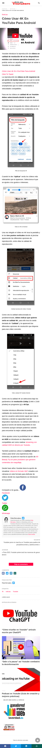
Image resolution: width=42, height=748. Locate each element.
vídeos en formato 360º (18, 471)
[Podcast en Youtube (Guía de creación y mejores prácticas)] (21, 679)
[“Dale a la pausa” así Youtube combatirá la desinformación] (21, 647)
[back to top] (37, 740)
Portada (4, 8)
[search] (39, 3)
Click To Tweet (7, 74)
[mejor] (14, 719)
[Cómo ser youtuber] (21, 3)
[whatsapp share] (15, 573)
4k (3, 591)
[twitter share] (7, 573)
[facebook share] (3, 573)
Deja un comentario (21, 564)
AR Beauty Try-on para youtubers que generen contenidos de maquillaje (20, 459)
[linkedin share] (11, 573)
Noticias (12, 8)
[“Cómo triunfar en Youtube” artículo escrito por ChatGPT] (21, 615)
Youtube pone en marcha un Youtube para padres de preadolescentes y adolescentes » (22, 543)
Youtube (15, 591)
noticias (8, 591)
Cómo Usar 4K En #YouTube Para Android (18, 71)
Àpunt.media (31, 534)
